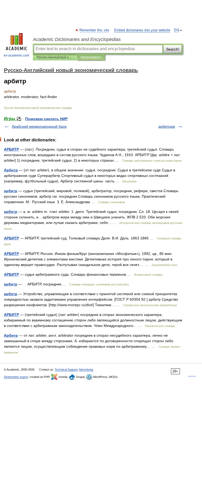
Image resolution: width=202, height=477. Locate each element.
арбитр (10, 191)
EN (176, 30)
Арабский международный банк (39, 126)
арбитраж (166, 126)
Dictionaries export (16, 376)
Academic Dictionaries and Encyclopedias (77, 39)
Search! (172, 49)
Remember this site (94, 30)
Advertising (86, 369)
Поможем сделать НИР (46, 119)
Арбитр (11, 170)
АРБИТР (11, 149)
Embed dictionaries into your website (142, 30)
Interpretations (90, 57)
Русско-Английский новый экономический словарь (54, 57)
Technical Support (66, 369)
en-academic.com (16, 55)
